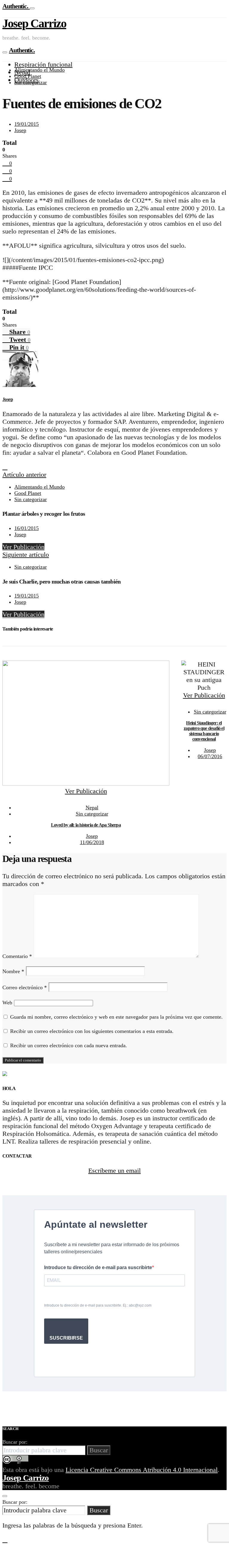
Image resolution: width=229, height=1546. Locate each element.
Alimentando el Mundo (39, 70)
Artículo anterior (24, 474)
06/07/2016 (210, 756)
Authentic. (16, 6)
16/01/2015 (26, 528)
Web (7, 1003)
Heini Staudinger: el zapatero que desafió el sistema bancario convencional (204, 730)
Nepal (92, 807)
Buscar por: (14, 1442)
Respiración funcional (43, 64)
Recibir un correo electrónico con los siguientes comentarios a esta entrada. (92, 1031)
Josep (20, 130)
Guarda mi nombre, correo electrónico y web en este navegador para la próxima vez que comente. (116, 1017)
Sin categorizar (30, 82)
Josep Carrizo (34, 23)
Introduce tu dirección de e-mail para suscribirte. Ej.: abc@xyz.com (97, 1305)
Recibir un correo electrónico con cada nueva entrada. (68, 1045)
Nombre (13, 971)
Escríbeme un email (114, 1170)
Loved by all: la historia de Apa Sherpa (86, 824)
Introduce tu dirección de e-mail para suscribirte (98, 1267)
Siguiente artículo (25, 554)
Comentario (17, 956)
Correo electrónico (24, 987)
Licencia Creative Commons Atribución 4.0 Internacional (142, 1469)
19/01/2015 (26, 124)
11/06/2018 (92, 842)
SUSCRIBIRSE (66, 1337)
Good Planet (27, 76)
